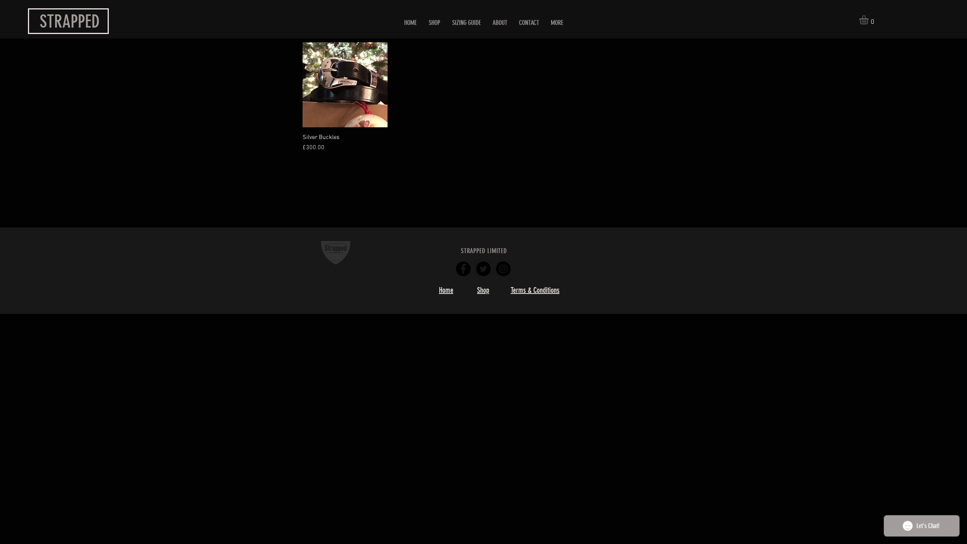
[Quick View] (345, 84)
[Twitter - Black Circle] (483, 268)
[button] (869, 19)
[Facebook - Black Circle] (463, 268)
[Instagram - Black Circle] (503, 268)
